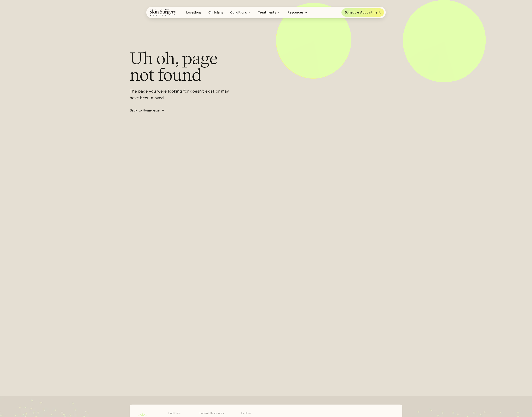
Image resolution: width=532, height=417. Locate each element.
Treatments (267, 12)
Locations (193, 12)
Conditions (238, 12)
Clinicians (215, 12)
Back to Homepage (145, 110)
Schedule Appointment (363, 12)
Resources (295, 12)
